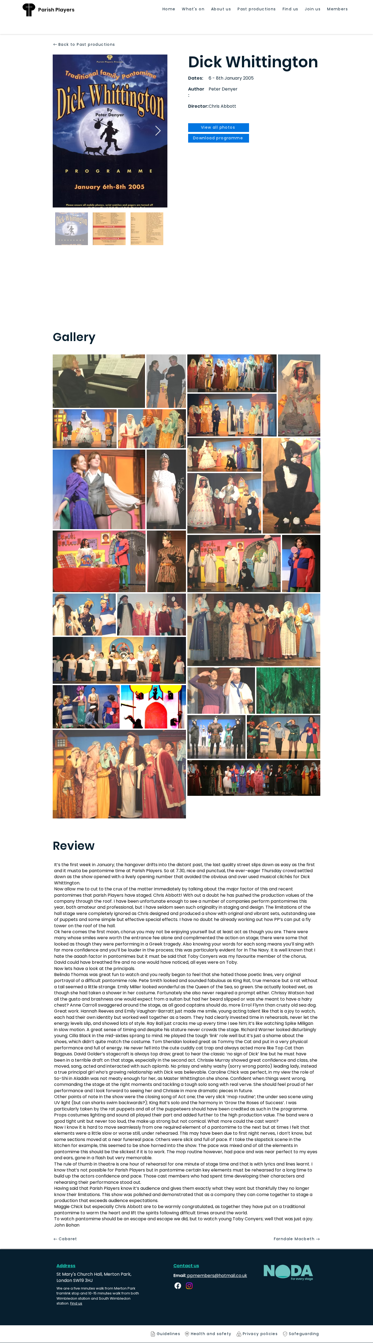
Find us (76, 1303)
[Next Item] (158, 131)
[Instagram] (189, 1285)
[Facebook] (177, 1285)
